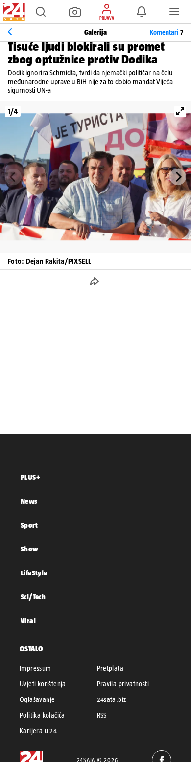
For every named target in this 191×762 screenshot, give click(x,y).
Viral (28, 620)
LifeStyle (34, 573)
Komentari (166, 32)
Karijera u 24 (38, 731)
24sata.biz (111, 699)
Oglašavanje (37, 699)
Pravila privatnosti (123, 684)
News (29, 501)
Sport (29, 525)
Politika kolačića (42, 715)
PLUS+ (30, 477)
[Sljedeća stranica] (177, 177)
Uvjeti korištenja (43, 684)
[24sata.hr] (12, 11)
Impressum (35, 668)
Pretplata (110, 668)
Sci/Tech (33, 597)
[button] (40, 11)
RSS (102, 715)
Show (29, 549)
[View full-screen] (180, 111)
